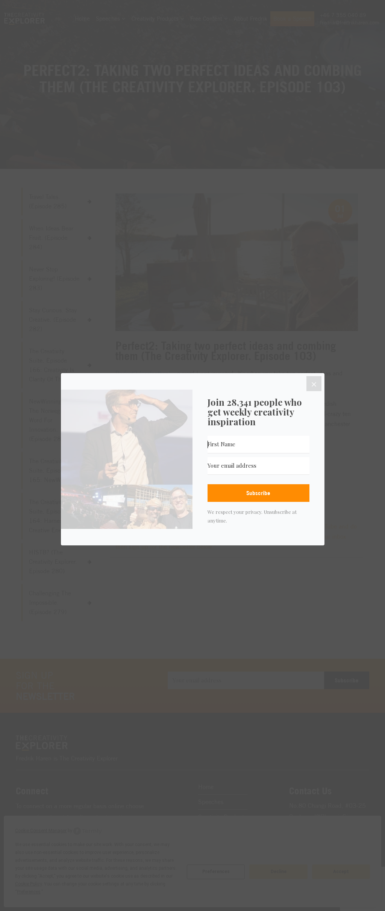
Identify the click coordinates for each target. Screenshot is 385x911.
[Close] (313, 383)
